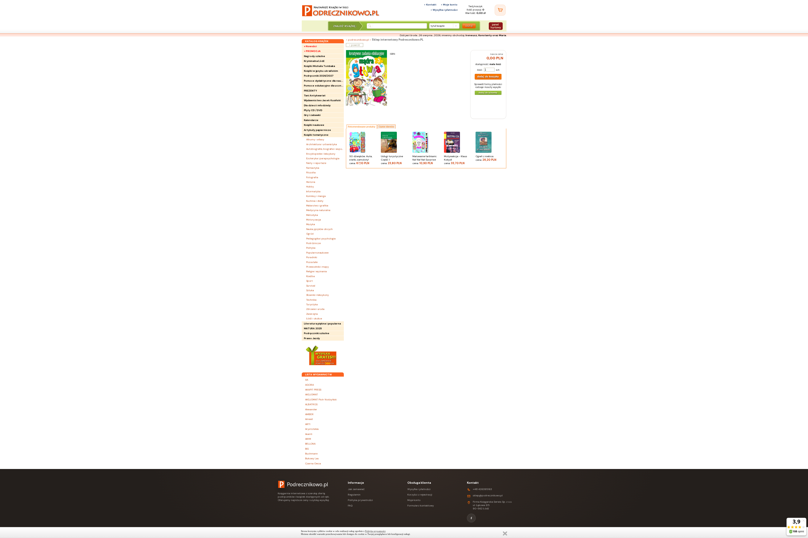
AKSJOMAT (311, 394)
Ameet (309, 419)
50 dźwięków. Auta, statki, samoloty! (360, 160)
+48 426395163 (482, 489)
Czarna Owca (313, 463)
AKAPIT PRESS (313, 389)
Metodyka (312, 215)
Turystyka (312, 304)
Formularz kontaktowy (420, 505)
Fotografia (312, 177)
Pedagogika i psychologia (321, 238)
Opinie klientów (386, 126)
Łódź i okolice (314, 318)
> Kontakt (430, 4)
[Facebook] (471, 518)
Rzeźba (310, 276)
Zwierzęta (312, 314)
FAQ (350, 505)
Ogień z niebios (486, 158)
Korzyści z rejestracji (419, 494)
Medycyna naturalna (318, 210)
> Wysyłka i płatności (444, 10)
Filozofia (311, 172)
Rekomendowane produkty (361, 126)
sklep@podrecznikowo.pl (488, 495)
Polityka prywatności (360, 500)
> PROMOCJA (312, 51)
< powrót (354, 45)
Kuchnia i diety (315, 201)
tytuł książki (438, 26)
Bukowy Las (312, 458)
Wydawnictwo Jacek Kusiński (322, 100)
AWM (308, 439)
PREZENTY (310, 90)
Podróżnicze (313, 243)
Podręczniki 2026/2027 (319, 75)
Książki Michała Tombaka (319, 66)
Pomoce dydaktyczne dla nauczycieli (324, 80)
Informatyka (313, 191)
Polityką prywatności (375, 531)
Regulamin (354, 494)
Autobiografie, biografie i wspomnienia (325, 149)
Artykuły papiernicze (317, 130)
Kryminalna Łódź (314, 61)
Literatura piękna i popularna (322, 323)
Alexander (311, 409)
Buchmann (311, 453)
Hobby (310, 186)
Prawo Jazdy (312, 338)
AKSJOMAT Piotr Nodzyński (321, 399)
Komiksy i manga (316, 196)
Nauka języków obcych (319, 229)
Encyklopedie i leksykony (321, 153)
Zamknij (505, 533)
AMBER (309, 414)
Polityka (310, 248)
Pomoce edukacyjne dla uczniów (324, 85)
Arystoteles (312, 429)
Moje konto (413, 500)
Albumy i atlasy (315, 139)
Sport (309, 281)
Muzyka (310, 224)
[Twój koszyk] (500, 10)
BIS (307, 448)
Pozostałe (312, 262)
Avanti (308, 434)
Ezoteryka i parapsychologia (322, 158)
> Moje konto (449, 4)
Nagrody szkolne (314, 56)
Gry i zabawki (312, 115)
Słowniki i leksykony (317, 295)
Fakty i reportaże (316, 163)
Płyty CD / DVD (313, 110)
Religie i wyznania (316, 271)
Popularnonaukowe (317, 252)
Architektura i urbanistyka (321, 144)
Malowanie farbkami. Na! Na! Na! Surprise (424, 160)
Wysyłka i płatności (419, 489)
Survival (310, 285)
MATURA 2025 (313, 328)
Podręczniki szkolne (316, 333)
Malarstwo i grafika (317, 205)
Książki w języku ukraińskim (321, 71)
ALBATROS (311, 404)
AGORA (309, 385)
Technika (311, 300)
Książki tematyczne (316, 135)
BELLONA (310, 443)
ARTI (308, 424)
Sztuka (310, 290)
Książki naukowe (314, 125)
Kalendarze (311, 120)
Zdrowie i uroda (315, 309)
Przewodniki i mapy (317, 266)
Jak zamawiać (356, 489)
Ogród (310, 233)
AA (306, 379)
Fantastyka (312, 168)
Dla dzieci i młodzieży (317, 105)
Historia (310, 182)
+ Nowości (310, 46)
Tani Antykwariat (315, 95)
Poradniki (311, 257)
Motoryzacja (313, 219)
